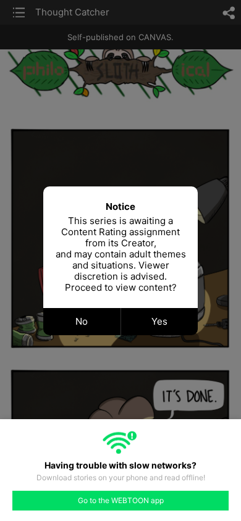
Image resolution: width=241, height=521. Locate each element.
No (81, 321)
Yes (159, 321)
